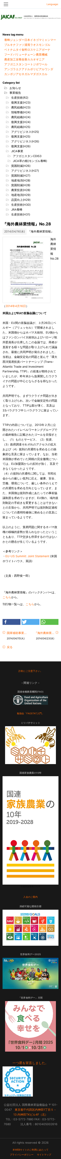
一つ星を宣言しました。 (30, 1063)
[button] (12, 622)
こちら (7, 597)
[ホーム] (30, 16)
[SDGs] (30, 928)
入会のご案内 (30, 897)
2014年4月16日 (15, 306)
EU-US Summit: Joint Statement (27, 556)
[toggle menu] (30, 4)
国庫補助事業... (17, 633)
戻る (9, 647)
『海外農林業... (44, 633)
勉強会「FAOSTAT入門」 (30, 713)
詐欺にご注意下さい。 (30, 671)
